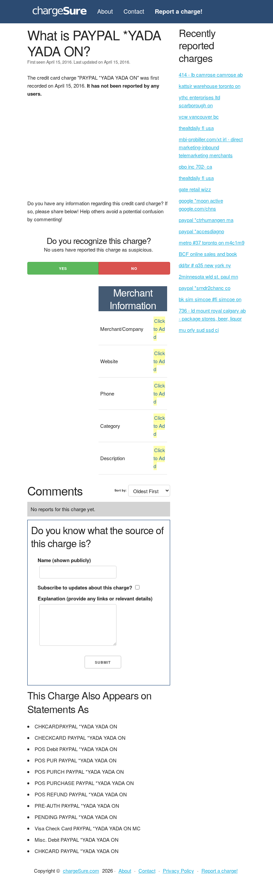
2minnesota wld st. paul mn (208, 276)
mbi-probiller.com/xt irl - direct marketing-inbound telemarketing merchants (211, 147)
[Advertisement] (98, 152)
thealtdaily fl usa (196, 127)
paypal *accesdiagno (201, 231)
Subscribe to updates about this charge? (85, 587)
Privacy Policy (178, 870)
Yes (63, 268)
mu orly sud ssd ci (199, 329)
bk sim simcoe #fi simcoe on (210, 299)
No (134, 268)
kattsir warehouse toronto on (209, 85)
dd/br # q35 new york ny (205, 265)
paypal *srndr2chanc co (204, 287)
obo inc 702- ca (195, 166)
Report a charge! (219, 870)
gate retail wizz (195, 189)
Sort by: (121, 490)
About (105, 11)
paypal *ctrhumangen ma (206, 219)
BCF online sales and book (208, 253)
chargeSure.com (81, 870)
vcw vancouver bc (199, 116)
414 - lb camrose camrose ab (211, 74)
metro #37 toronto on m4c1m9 (211, 242)
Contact (134, 11)
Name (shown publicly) (64, 560)
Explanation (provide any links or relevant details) (95, 598)
